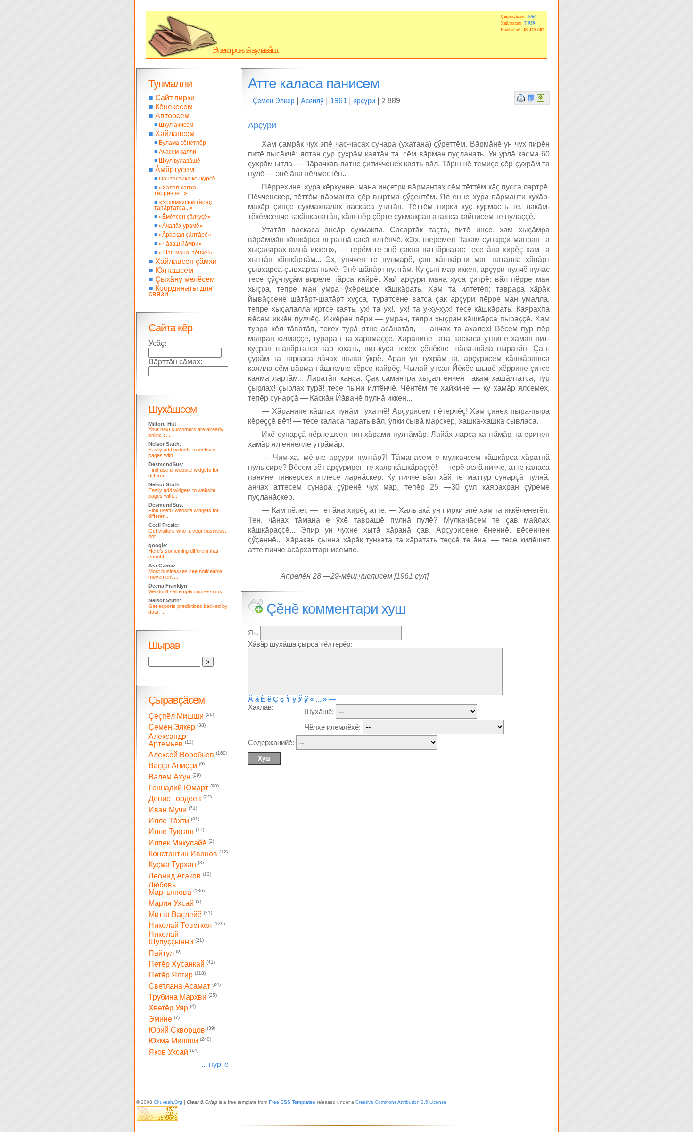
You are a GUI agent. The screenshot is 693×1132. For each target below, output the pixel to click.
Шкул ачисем (176, 125)
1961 (338, 100)
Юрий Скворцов (176, 1030)
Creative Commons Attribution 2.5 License (400, 1102)
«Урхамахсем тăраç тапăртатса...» (183, 205)
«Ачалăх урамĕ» (181, 225)
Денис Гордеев (174, 799)
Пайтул (161, 953)
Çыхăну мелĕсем (185, 279)
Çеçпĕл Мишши (176, 716)
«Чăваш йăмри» (180, 243)
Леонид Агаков (174, 876)
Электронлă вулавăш (245, 49)
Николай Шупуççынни (170, 938)
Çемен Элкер (274, 100)
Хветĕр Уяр (168, 1008)
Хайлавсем (175, 134)
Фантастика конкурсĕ (187, 178)
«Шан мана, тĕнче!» (185, 252)
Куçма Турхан (172, 865)
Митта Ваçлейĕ (175, 915)
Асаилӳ (312, 100)
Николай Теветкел (180, 925)
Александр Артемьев (167, 740)
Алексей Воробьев (181, 755)
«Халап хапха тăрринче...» (175, 190)
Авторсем (172, 116)
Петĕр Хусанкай (176, 964)
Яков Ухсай (168, 1052)
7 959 (529, 22)
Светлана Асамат (179, 986)
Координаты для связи (180, 291)
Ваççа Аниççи (172, 766)
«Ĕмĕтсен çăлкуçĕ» (185, 216)
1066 (531, 16)
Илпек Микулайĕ (177, 843)
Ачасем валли (177, 151)
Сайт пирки (175, 98)
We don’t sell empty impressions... (187, 591)
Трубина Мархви (177, 997)
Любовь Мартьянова (169, 888)
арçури (364, 100)
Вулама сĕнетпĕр (182, 142)
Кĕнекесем (174, 107)
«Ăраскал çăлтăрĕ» (185, 234)
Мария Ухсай (171, 904)
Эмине (160, 1019)
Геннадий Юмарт (178, 788)
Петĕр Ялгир (170, 975)
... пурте (215, 1064)
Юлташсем (174, 270)
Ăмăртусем (174, 169)
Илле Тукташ (171, 832)
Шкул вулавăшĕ (179, 160)
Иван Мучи (167, 810)
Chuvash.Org (168, 1102)
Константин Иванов (182, 854)
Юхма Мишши (173, 1041)
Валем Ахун (169, 777)
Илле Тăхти (168, 821)
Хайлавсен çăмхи (186, 261)
